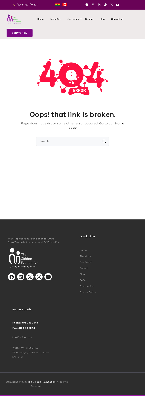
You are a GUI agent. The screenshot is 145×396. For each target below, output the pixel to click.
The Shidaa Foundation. (42, 381)
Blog (102, 19)
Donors (89, 19)
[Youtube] (117, 4)
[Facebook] (86, 4)
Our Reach (73, 19)
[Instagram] (93, 4)
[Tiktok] (105, 4)
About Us (55, 19)
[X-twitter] (111, 4)
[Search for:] (72, 141)
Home (40, 19)
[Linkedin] (21, 277)
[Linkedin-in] (99, 4)
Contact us (117, 19)
